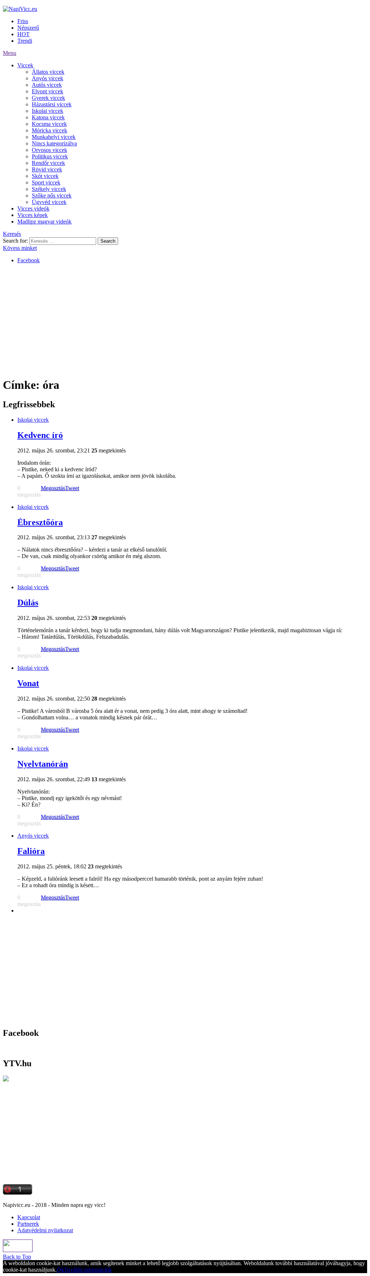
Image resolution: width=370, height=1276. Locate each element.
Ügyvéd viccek (49, 202)
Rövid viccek (47, 169)
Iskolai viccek (47, 111)
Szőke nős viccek (52, 195)
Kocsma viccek (49, 124)
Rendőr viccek (48, 163)
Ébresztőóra (40, 522)
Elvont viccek (47, 91)
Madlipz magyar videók (44, 221)
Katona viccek (48, 117)
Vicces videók (33, 208)
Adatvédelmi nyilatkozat (45, 1230)
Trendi (24, 41)
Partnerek (28, 1224)
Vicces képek (32, 215)
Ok (60, 1270)
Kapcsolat (28, 1217)
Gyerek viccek (48, 98)
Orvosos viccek (49, 150)
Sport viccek (46, 182)
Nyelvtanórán (42, 764)
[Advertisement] (185, 320)
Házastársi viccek (52, 104)
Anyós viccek (47, 78)
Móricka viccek (49, 130)
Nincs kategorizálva (54, 143)
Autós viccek (47, 85)
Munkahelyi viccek (54, 137)
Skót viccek (45, 176)
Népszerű (28, 28)
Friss (22, 21)
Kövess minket (20, 248)
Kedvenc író (40, 435)
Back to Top (17, 1257)
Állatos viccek (48, 72)
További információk (88, 1270)
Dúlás (27, 602)
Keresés (12, 234)
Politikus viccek (50, 156)
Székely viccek (49, 189)
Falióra (31, 851)
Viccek (25, 65)
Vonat (28, 683)
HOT (23, 34)
